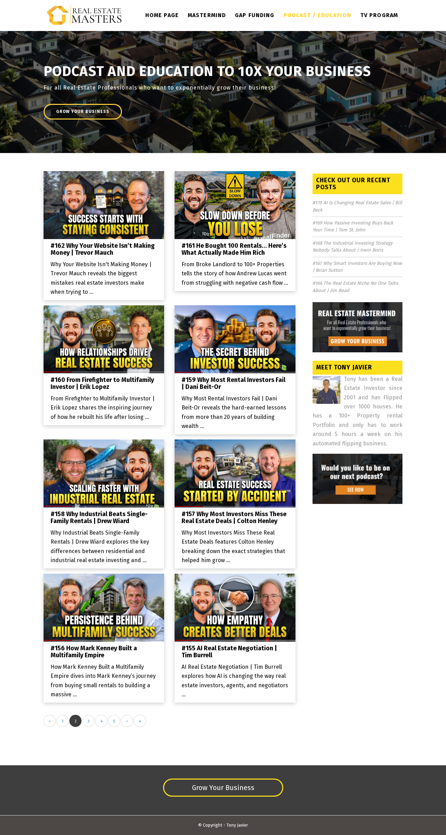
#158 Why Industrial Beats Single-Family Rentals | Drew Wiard (99, 517)
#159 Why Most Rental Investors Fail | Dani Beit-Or (233, 383)
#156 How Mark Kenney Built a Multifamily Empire (94, 651)
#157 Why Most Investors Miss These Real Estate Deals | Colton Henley (234, 517)
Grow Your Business (82, 111)
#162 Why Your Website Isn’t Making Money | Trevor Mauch (103, 249)
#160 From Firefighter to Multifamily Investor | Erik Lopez (102, 383)
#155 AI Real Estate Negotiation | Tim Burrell (229, 651)
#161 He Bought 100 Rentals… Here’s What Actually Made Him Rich (234, 249)
